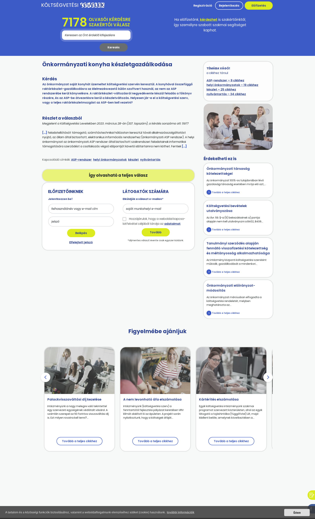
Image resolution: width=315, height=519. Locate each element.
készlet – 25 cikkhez (221, 89)
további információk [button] (180, 512)
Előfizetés (259, 5)
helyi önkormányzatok (110, 160)
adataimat (172, 224)
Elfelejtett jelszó (81, 242)
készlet (133, 160)
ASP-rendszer (81, 160)
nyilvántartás (150, 160)
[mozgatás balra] (45, 377)
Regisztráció (202, 5)
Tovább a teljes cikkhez (226, 192)
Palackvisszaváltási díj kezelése (74, 399)
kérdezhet (208, 19)
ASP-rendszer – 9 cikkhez (225, 80)
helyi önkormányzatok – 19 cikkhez (232, 85)
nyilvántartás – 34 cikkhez (226, 94)
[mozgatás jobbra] (268, 377)
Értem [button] (297, 512)
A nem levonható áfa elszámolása (152, 399)
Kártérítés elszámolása (219, 399)
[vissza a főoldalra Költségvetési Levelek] (73, 7)
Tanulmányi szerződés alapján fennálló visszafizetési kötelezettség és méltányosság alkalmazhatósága (238, 248)
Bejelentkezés (229, 5)
